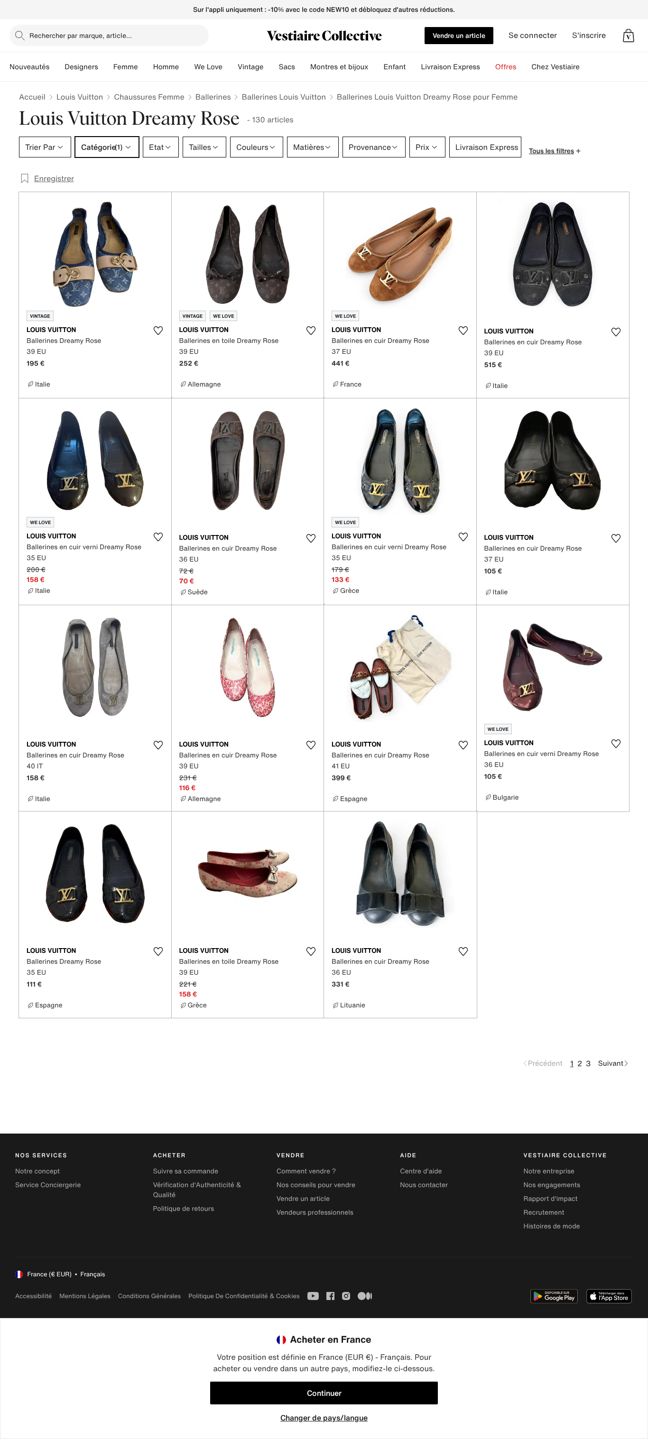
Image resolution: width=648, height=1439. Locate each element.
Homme (166, 67)
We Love (208, 67)
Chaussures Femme (149, 96)
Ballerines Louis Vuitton (283, 96)
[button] (628, 35)
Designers (81, 67)
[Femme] (145, 67)
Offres (506, 67)
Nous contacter (424, 1185)
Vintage (250, 67)
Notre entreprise (549, 1171)
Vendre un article (459, 35)
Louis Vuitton (79, 96)
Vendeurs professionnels (315, 1213)
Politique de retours (183, 1209)
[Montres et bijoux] (376, 67)
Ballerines (213, 96)
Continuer (324, 1393)
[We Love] (230, 67)
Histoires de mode (552, 1226)
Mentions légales (84, 1296)
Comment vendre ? (306, 1171)
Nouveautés (29, 67)
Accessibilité (33, 1296)
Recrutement (544, 1213)
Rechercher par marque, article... (80, 35)
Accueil (32, 96)
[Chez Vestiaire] (587, 67)
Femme (125, 67)
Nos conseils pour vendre (316, 1185)
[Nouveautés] (57, 67)
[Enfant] (413, 67)
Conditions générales (149, 1296)
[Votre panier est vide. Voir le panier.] (628, 35)
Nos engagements (552, 1185)
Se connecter (533, 35)
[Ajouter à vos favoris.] (158, 330)
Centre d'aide (421, 1171)
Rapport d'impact (551, 1199)
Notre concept (37, 1171)
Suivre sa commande (185, 1171)
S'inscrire (589, 35)
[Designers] (106, 67)
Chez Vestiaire (555, 67)
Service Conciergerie (48, 1185)
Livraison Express (450, 67)
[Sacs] (302, 67)
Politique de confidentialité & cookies (243, 1296)
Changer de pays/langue (324, 1417)
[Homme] (186, 67)
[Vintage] (271, 67)
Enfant (395, 67)
